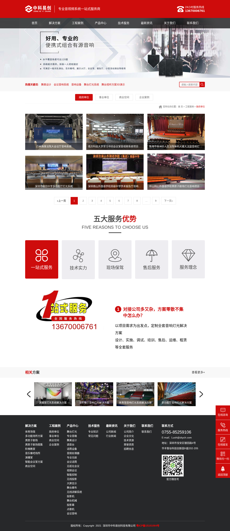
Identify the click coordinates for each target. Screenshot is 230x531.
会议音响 (72, 520)
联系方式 (167, 432)
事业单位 (104, 97)
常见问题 (93, 443)
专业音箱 (72, 443)
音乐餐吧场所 (32, 460)
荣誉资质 (129, 451)
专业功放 (72, 464)
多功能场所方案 (34, 443)
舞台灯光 (72, 438)
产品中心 (100, 23)
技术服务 (123, 23)
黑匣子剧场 (31, 447)
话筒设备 (72, 456)
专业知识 (93, 438)
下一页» (168, 200)
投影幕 (70, 512)
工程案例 (77, 23)
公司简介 (129, 438)
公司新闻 (111, 438)
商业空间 (124, 97)
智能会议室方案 (34, 468)
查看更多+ (198, 379)
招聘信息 (129, 456)
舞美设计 (46, 84)
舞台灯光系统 (91, 84)
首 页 (180, 106)
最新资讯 (146, 23)
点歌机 (70, 516)
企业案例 (144, 97)
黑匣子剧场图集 (34, 451)
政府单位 (84, 97)
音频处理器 (73, 460)
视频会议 (72, 477)
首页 (34, 23)
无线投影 (72, 486)
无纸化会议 (73, 473)
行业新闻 (111, 443)
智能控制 (72, 481)
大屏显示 (72, 490)
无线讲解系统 (74, 499)
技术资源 (129, 447)
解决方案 (54, 23)
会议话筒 (72, 468)
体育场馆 (30, 438)
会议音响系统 (61, 84)
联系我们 (192, 23)
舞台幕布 (72, 494)
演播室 (29, 464)
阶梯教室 (30, 456)
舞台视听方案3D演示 (113, 84)
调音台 (70, 451)
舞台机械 (72, 507)
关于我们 (169, 23)
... (146, 200)
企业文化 (129, 443)
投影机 (70, 503)
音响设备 (76, 84)
